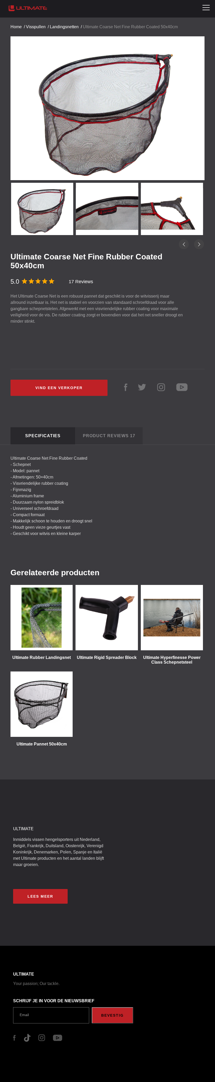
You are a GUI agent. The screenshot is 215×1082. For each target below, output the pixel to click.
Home (16, 27)
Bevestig (112, 1015)
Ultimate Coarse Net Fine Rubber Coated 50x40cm (130, 27)
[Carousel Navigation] (107, 104)
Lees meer (40, 896)
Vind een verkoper (59, 388)
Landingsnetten (64, 27)
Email (24, 1015)
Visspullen (36, 27)
